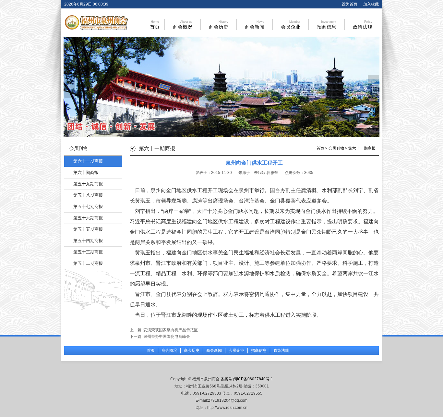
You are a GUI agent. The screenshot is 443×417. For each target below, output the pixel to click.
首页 (155, 25)
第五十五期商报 (88, 229)
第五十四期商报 (88, 240)
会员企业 (290, 25)
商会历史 (218, 25)
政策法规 (362, 25)
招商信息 (326, 25)
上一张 (69, 86)
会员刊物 (336, 148)
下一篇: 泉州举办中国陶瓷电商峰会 (160, 336)
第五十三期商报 (88, 252)
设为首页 (349, 4)
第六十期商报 (86, 172)
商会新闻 (254, 25)
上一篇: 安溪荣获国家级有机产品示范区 (164, 330)
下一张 (373, 86)
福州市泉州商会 (96, 23)
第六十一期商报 (88, 161)
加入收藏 (371, 4)
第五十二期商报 (88, 263)
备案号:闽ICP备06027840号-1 (247, 379)
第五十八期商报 (88, 195)
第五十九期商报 (88, 183)
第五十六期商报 (88, 217)
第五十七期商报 (88, 206)
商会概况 (182, 25)
